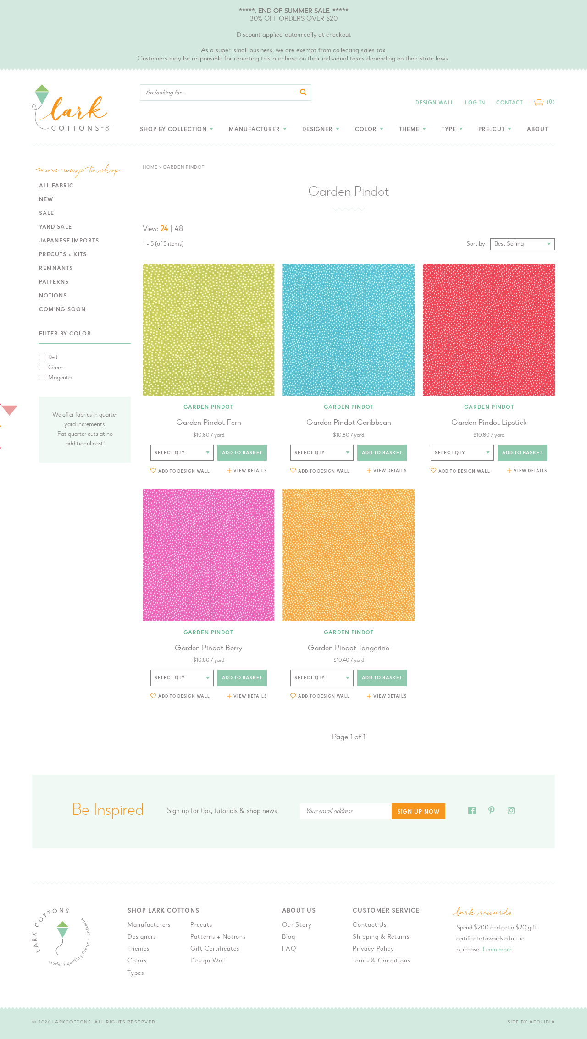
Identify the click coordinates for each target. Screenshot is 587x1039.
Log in (475, 103)
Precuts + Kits (63, 255)
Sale (46, 213)
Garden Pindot (208, 407)
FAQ (289, 949)
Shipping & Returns (381, 937)
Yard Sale (55, 227)
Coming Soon (62, 310)
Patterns (54, 282)
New (46, 200)
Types (135, 973)
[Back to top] (573, 813)
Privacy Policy (373, 949)
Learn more (497, 950)
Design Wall (434, 103)
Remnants (56, 268)
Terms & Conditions (381, 961)
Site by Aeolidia (531, 1022)
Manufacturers (149, 925)
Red (52, 358)
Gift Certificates (214, 949)
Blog (288, 937)
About (537, 129)
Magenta (60, 378)
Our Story (297, 925)
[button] (180, 471)
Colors (137, 961)
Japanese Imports (69, 241)
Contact (509, 103)
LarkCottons (72, 1022)
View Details (250, 471)
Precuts (201, 925)
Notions (53, 296)
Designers (141, 937)
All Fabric (56, 186)
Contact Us (370, 925)
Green (56, 368)
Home (150, 167)
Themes (138, 949)
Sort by (475, 244)
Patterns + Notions (218, 937)
